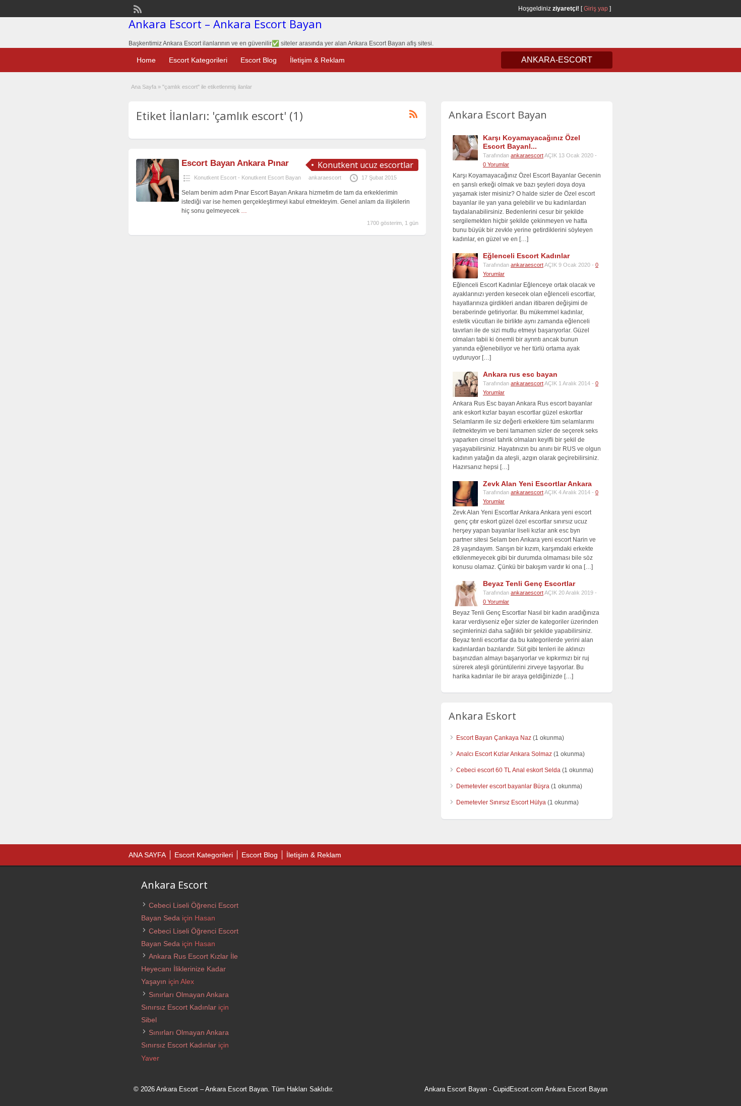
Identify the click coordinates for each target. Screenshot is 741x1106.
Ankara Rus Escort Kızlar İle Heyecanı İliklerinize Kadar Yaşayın (189, 968)
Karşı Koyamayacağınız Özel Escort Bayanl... (531, 142)
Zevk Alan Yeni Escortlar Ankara (537, 484)
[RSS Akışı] (137, 8)
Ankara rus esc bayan (520, 374)
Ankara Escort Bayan (455, 1089)
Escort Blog (258, 60)
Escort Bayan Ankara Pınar (235, 163)
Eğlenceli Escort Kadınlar (526, 256)
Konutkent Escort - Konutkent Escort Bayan (247, 177)
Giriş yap (596, 8)
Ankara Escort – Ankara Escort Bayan (225, 23)
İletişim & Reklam (317, 60)
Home (146, 60)
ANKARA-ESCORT (556, 59)
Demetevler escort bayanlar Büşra (502, 786)
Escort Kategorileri (198, 60)
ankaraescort (324, 177)
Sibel (149, 1020)
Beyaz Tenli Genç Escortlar (529, 583)
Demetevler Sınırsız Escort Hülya (501, 802)
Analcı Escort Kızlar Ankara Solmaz (504, 754)
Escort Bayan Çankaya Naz (493, 737)
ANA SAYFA (147, 855)
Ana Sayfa (143, 87)
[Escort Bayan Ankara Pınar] (157, 199)
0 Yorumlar (496, 164)
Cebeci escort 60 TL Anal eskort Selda (508, 770)
